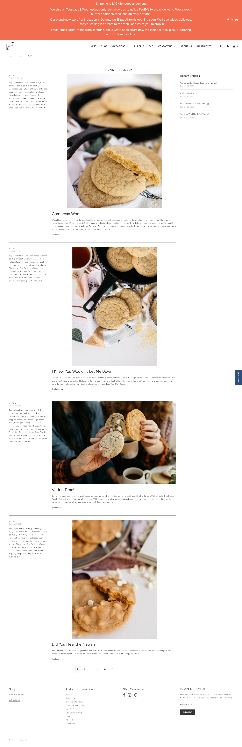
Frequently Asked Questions (77, 705)
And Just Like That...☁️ (189, 93)
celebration (27, 85)
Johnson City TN (15, 98)
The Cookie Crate (39, 107)
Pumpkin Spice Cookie (36, 432)
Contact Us (70, 698)
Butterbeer (27, 531)
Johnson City (36, 95)
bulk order (34, 255)
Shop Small (13, 107)
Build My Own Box (16, 694)
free (17, 537)
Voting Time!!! (64, 489)
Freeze (19, 92)
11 (105, 669)
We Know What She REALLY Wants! (194, 114)
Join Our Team (71, 709)
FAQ (151, 46)
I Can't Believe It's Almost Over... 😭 (194, 103)
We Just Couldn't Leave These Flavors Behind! (198, 82)
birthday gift (38, 528)
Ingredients (204, 46)
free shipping (29, 261)
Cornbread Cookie (16, 88)
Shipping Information (74, 701)
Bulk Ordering (14, 699)
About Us (186, 46)
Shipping (138, 46)
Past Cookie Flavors (74, 712)
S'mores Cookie (15, 435)
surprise (12, 280)
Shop (104, 46)
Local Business (40, 98)
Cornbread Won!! (67, 213)
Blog (68, 716)
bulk (37, 82)
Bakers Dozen (19, 82)
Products (22, 104)
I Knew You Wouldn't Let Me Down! (83, 371)
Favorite (39, 88)
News (21, 56)
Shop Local (40, 104)
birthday (29, 528)
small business (24, 107)
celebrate (18, 85)
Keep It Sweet (28, 98)
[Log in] (228, 46)
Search (69, 694)
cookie (35, 85)
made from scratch (16, 101)
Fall (26, 88)
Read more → (57, 234)
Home (92, 46)
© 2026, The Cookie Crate (18, 740)
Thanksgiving (22, 280)
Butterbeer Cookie (39, 531)
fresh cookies (29, 92)
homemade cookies (22, 95)
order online (41, 101)
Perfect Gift (13, 104)
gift (37, 92)
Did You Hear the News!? (74, 644)
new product (30, 101)
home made (17, 265)
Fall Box (32, 88)
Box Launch (30, 82)
